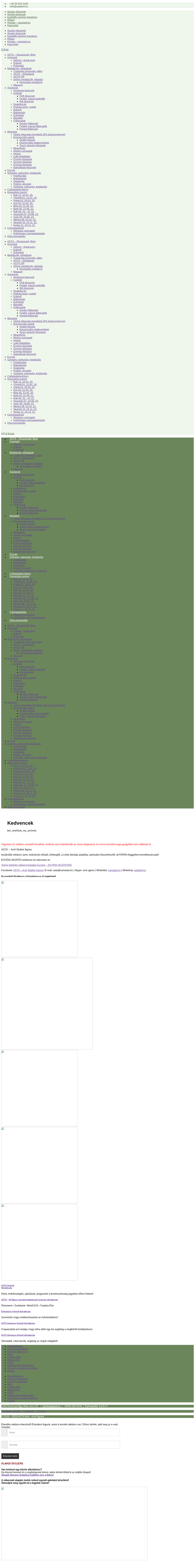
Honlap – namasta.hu (18, 22)
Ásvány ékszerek (16, 11)
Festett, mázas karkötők (32, 98)
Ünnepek (12, 57)
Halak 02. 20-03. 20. (24, 200)
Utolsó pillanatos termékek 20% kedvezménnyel (39, 134)
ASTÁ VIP (19, 76)
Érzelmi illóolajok (22, 159)
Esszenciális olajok (23, 137)
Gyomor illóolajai (22, 162)
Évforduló (18, 65)
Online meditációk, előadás (28, 79)
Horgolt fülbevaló (29, 129)
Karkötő (17, 93)
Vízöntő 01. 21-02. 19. (25, 197)
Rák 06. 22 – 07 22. (23, 211)
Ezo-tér (11, 170)
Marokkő (18, 118)
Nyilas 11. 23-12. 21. (24, 225)
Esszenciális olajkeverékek (34, 142)
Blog (9, 1354)
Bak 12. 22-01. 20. (23, 195)
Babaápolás (20, 178)
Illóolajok (12, 131)
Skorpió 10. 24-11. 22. (25, 222)
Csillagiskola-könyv (17, 189)
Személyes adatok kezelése (22, 1368)
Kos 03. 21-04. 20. (23, 203)
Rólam (10, 20)
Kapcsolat (12, 25)
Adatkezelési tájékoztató (20, 1365)
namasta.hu (114, 870)
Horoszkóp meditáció (31, 82)
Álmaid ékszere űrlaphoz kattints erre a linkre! (27, 1475)
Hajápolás (19, 181)
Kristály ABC (14, 1357)
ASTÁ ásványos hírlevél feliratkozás (18, 1323)
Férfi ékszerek (27, 96)
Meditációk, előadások (19, 68)
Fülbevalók (19, 120)
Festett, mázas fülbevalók (33, 126)
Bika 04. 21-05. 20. (23, 206)
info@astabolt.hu (51, 1406)
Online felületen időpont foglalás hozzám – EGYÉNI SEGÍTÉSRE (36, 865)
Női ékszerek (27, 101)
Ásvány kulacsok (16, 14)
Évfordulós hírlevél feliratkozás (16, 1311)
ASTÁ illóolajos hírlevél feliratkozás (18, 1335)
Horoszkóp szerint (17, 192)
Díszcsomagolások (17, 1349)
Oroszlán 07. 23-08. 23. (26, 214)
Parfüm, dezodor (22, 184)
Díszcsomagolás (16, 236)
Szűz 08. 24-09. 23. (23, 217)
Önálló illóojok (27, 140)
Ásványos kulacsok (23, 90)
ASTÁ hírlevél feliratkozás (7, 1286)
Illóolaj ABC (13, 1360)
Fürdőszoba (19, 175)
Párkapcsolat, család (24, 107)
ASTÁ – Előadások (23, 74)
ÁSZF (10, 1362)
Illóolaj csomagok (22, 151)
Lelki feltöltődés (21, 156)
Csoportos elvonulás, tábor (27, 71)
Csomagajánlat (15, 228)
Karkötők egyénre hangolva (22, 17)
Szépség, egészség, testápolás (24, 173)
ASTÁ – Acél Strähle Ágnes (28, 870)
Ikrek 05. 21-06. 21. (23, 208)
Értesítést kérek (10, 1456)
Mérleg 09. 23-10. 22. (24, 219)
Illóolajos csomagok (24, 230)
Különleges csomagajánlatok (29, 233)
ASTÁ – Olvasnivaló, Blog (21, 54)
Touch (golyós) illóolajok (33, 145)
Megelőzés (19, 148)
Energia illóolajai (22, 164)
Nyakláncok (19, 104)
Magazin (18, 85)
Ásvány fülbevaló (29, 123)
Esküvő (17, 63)
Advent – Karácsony (24, 60)
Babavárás (19, 112)
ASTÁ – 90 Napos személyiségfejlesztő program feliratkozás (29, 1300)
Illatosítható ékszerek (24, 167)
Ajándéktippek (15, 1346)
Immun (17, 153)
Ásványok (12, 87)
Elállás (11, 1371)
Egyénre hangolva (17, 1351)
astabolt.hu (140, 870)
